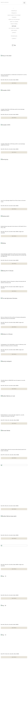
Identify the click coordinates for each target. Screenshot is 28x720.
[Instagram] (13, 45)
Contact (14, 32)
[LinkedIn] (15, 45)
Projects (14, 13)
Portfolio (14, 10)
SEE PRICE (14, 83)
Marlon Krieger (4, 2)
